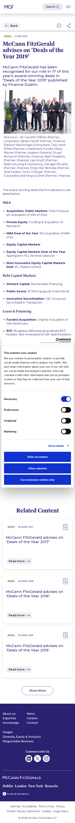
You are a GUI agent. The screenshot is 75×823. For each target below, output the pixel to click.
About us (9, 713)
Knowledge (11, 722)
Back (14, 25)
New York (35, 786)
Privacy (60, 806)
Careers (32, 718)
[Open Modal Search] (52, 6)
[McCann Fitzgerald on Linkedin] (28, 758)
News (31, 713)
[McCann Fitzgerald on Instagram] (46, 758)
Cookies (46, 811)
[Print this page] (58, 25)
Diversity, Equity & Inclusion (22, 736)
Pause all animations (18, 794)
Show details (56, 445)
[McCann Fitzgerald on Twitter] (37, 758)
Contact (32, 722)
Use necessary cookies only (37, 479)
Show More (37, 690)
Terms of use (46, 806)
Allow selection (37, 468)
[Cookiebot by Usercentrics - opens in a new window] (55, 340)
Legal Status (60, 811)
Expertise (9, 718)
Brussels (51, 786)
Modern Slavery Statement (23, 811)
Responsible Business (18, 741)
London (21, 786)
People (8, 732)
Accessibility (29, 806)
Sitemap (15, 806)
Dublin (8, 786)
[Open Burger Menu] (68, 6)
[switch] (66, 410)
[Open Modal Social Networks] (68, 25)
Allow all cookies (37, 456)
